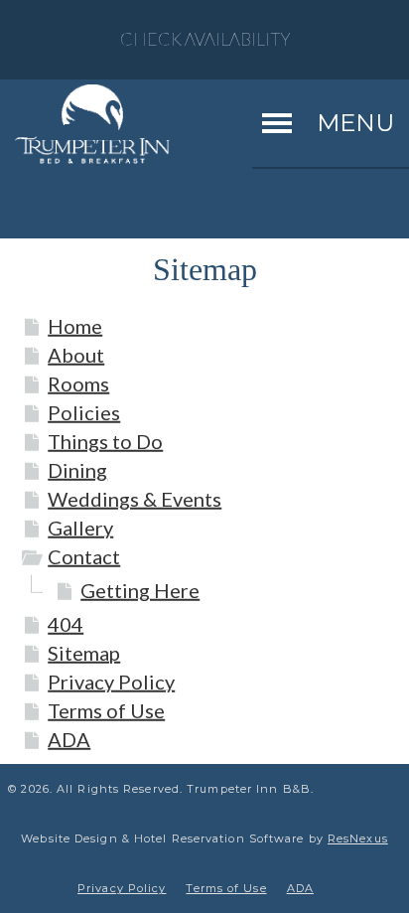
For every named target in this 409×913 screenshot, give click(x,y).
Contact (84, 556)
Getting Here (140, 590)
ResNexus (358, 838)
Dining (77, 470)
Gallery (80, 527)
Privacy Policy (111, 681)
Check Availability (205, 39)
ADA (69, 739)
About (76, 355)
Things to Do (105, 441)
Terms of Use (106, 710)
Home (75, 326)
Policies (84, 412)
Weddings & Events (134, 499)
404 (65, 624)
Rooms (78, 383)
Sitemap (84, 653)
